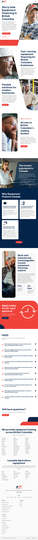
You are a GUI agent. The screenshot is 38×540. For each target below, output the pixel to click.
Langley (26, 441)
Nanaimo (15, 442)
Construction (4, 518)
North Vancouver (16, 449)
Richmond (3, 439)
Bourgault (27, 471)
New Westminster (17, 446)
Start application (6, 33)
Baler (14, 471)
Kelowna (3, 441)
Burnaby (26, 437)
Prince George (4, 446)
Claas (3, 473)
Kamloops (27, 442)
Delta (3, 442)
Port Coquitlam (27, 446)
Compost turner (27, 473)
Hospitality (4, 529)
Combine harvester (17, 473)
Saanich (15, 441)
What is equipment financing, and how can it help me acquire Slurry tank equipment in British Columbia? (16, 344)
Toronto (21, 502)
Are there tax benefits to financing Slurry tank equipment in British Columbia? (17, 397)
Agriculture (4, 522)
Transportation (4, 516)
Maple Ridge (27, 444)
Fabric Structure (4, 476)
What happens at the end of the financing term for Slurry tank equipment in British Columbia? (16, 391)
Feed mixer (27, 476)
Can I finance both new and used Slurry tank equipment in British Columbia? (17, 362)
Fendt (26, 478)
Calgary (21, 504)
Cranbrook (27, 451)
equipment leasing (30, 181)
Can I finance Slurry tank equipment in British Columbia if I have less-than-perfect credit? (17, 385)
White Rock (16, 451)
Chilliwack (15, 444)
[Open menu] (35, 1)
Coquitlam (27, 439)
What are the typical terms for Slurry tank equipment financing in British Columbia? (17, 356)
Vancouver (4, 437)
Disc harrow (27, 474)
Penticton (3, 449)
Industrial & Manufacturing (6, 520)
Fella (14, 478)
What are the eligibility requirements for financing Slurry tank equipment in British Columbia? (16, 350)
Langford (3, 451)
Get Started (24, 146)
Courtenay (27, 449)
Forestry (3, 533)
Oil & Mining (4, 531)
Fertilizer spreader (5, 479)
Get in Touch (5, 415)
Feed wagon (4, 478)
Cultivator (3, 474)
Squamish (3, 454)
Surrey (15, 437)
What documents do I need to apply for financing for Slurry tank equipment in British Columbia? (17, 368)
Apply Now (5, 104)
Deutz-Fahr (15, 474)
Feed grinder (16, 476)
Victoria (3, 444)
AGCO (3, 471)
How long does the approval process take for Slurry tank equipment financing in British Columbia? (15, 374)
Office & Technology (5, 527)
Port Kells (15, 454)
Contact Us (5, 36)
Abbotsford (15, 439)
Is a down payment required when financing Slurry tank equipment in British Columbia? (18, 379)
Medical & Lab (4, 524)
